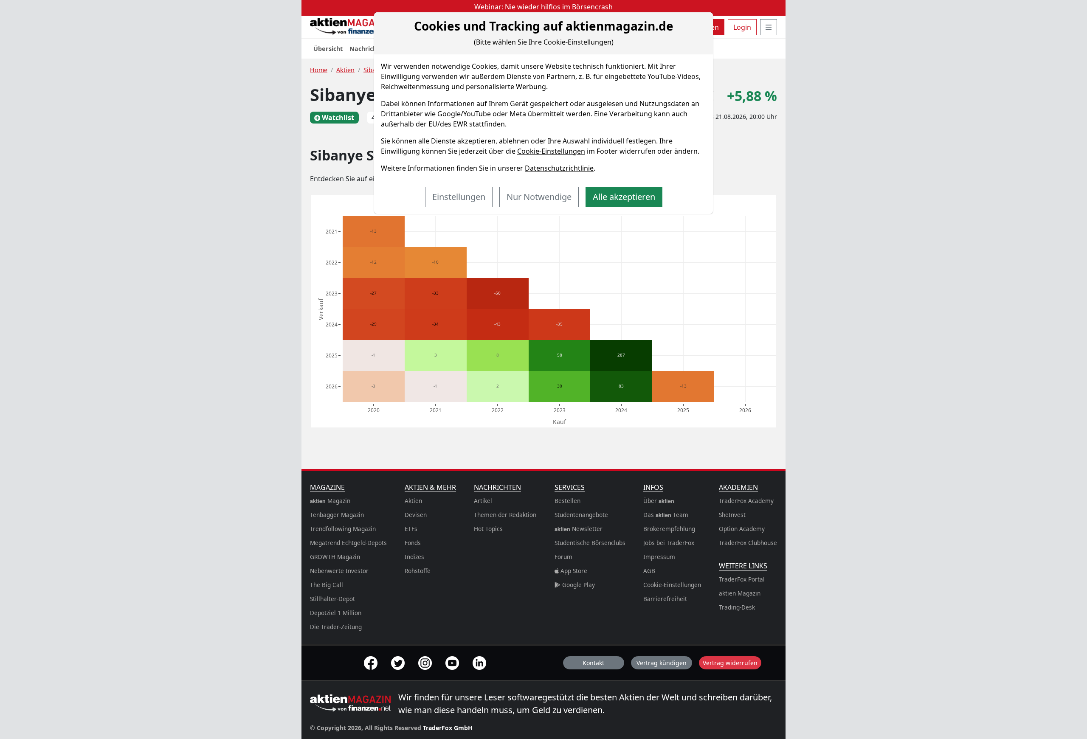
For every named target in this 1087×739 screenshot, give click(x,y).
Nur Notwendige (539, 196)
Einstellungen (458, 196)
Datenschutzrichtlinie (559, 168)
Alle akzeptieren (624, 196)
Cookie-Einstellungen (551, 151)
